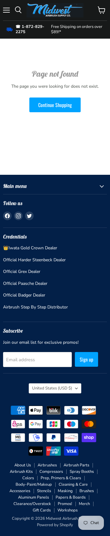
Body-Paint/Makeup (34, 484)
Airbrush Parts (76, 465)
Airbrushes (47, 465)
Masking (65, 491)
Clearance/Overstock (32, 504)
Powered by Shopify (55, 525)
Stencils (44, 491)
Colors (28, 478)
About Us (22, 465)
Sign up (86, 359)
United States (52, 388)
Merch (84, 504)
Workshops (67, 510)
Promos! (65, 504)
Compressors (51, 471)
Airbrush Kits (21, 471)
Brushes (86, 491)
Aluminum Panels (33, 497)
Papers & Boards (71, 497)
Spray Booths (82, 471)
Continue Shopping (55, 105)
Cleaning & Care (73, 484)
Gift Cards (42, 510)
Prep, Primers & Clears (61, 478)
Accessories (19, 491)
